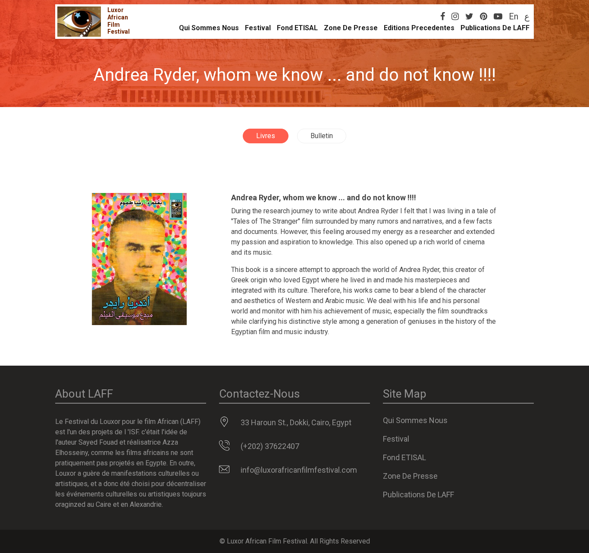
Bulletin (321, 136)
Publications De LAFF (495, 28)
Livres (265, 136)
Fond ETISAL (297, 28)
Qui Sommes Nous (209, 28)
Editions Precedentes (419, 28)
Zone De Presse (351, 28)
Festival (258, 28)
